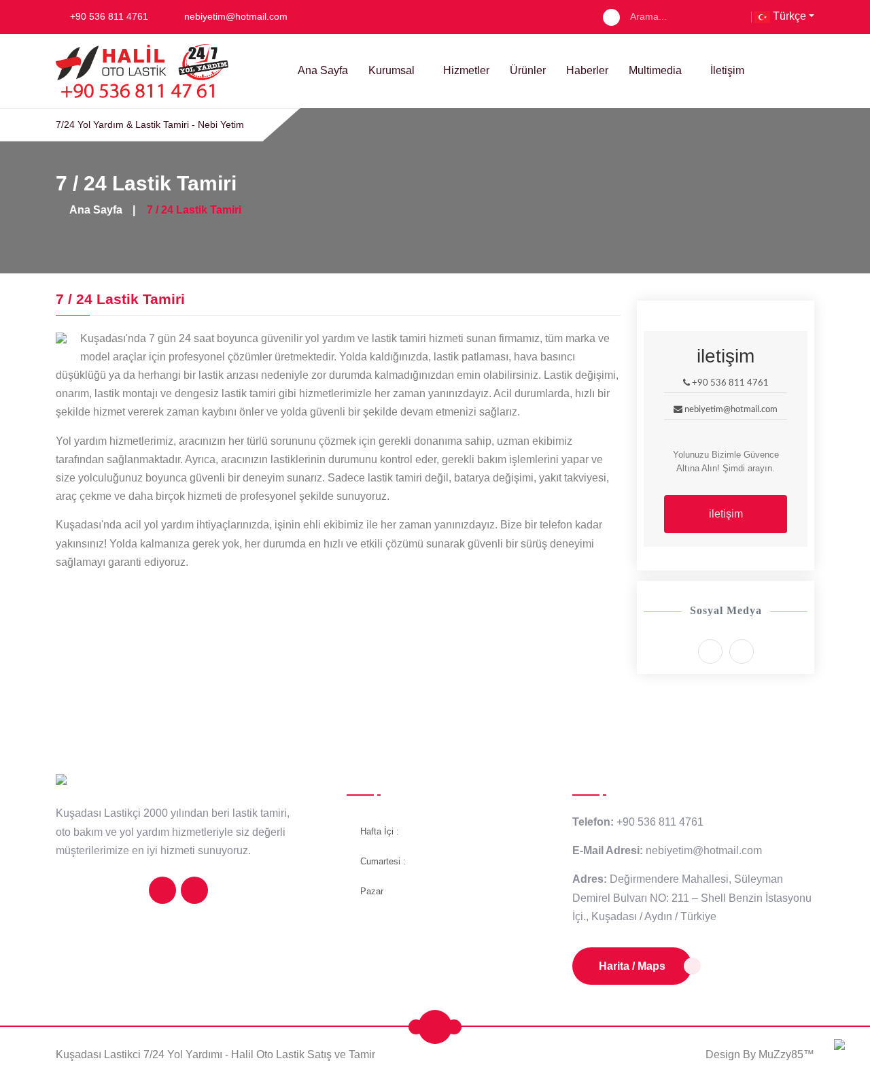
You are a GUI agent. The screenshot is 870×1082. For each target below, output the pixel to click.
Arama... (648, 16)
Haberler (587, 70)
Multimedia (655, 70)
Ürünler (528, 70)
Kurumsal (391, 70)
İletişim (727, 70)
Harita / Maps (632, 966)
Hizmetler (466, 70)
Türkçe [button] (788, 16)
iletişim (726, 514)
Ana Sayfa (323, 70)
